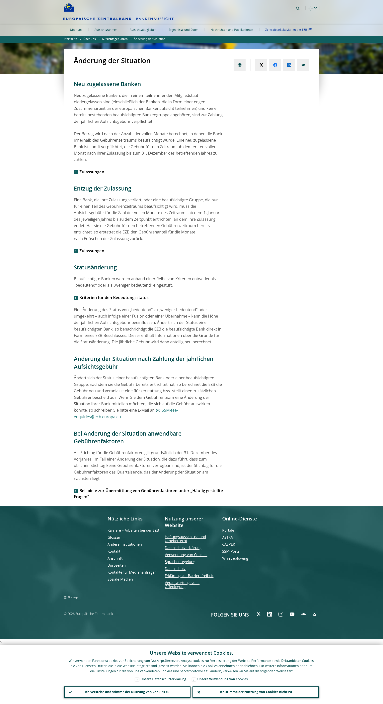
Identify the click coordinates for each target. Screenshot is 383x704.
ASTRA (227, 537)
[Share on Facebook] (275, 65)
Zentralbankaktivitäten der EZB (286, 30)
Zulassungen (91, 172)
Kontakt (114, 551)
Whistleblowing (235, 558)
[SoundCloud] (303, 614)
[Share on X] (261, 65)
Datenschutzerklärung (183, 548)
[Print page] (240, 65)
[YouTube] (292, 614)
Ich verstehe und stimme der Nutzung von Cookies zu (127, 692)
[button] (305, 8)
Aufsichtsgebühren (115, 39)
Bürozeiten (117, 565)
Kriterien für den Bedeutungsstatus (114, 298)
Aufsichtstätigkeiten (143, 30)
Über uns (76, 30)
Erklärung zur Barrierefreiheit (189, 576)
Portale (228, 530)
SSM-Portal (231, 551)
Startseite (70, 39)
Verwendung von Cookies (186, 555)
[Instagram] (281, 614)
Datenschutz (175, 569)
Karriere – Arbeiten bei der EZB (133, 530)
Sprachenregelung (180, 562)
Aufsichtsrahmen (106, 30)
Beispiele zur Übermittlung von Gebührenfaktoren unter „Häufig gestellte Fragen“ (148, 494)
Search (298, 8)
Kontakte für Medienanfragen (132, 572)
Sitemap (73, 597)
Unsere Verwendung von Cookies (222, 679)
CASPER (228, 544)
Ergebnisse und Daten (183, 30)
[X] (258, 614)
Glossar (114, 537)
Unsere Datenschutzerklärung (163, 679)
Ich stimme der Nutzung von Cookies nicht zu (256, 692)
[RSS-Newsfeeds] (314, 614)
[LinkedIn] (269, 614)
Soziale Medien (120, 579)
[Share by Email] (303, 65)
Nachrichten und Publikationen (232, 30)
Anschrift (115, 558)
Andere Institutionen (125, 544)
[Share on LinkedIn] (289, 65)
